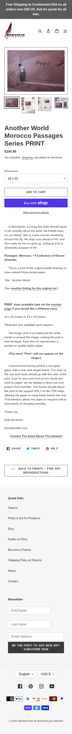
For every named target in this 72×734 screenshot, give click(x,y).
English (24, 674)
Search (12, 507)
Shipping (27, 157)
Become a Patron (19, 549)
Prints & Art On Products (24, 518)
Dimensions (11, 171)
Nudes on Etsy (17, 539)
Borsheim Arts (25, 721)
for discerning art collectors (48, 721)
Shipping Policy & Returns (25, 560)
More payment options (36, 212)
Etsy (11, 528)
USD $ (45, 674)
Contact (13, 581)
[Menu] (65, 31)
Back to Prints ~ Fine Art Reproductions (39, 470)
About (12, 570)
